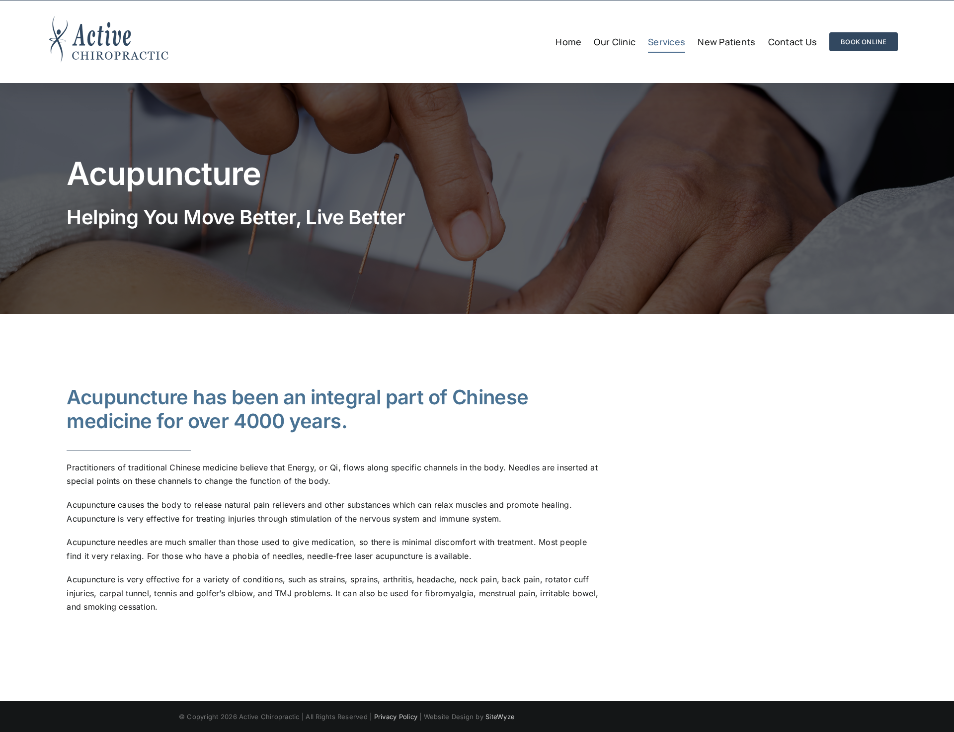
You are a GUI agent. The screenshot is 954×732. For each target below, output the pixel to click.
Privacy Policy (395, 717)
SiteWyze (500, 717)
